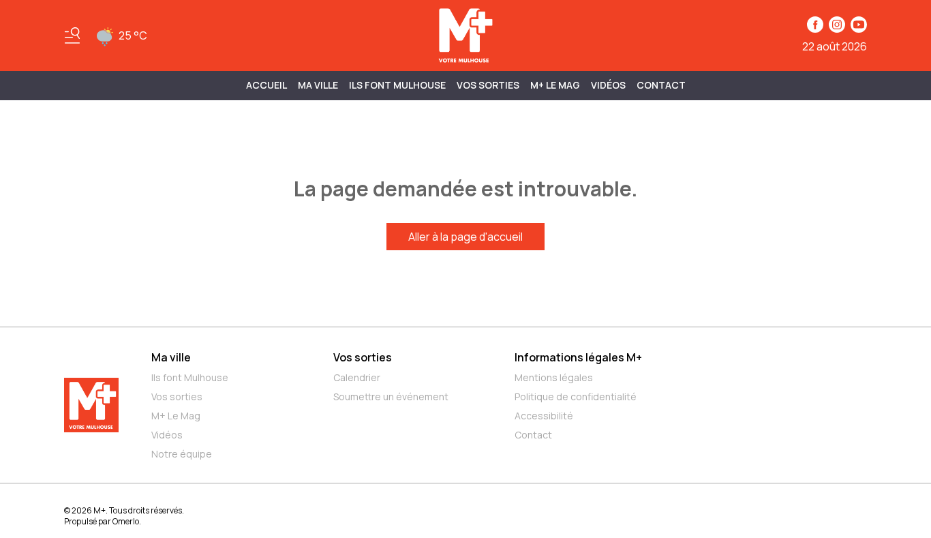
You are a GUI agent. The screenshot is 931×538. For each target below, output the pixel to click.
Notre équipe (181, 453)
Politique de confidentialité (576, 396)
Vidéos (608, 84)
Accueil (266, 84)
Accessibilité (544, 415)
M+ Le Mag (555, 84)
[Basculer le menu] (72, 35)
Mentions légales (554, 377)
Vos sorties (488, 84)
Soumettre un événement (390, 396)
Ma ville (171, 357)
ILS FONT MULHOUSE (397, 84)
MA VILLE (318, 84)
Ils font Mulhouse (189, 377)
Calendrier (356, 377)
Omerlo (125, 521)
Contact (661, 84)
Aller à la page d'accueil (465, 236)
